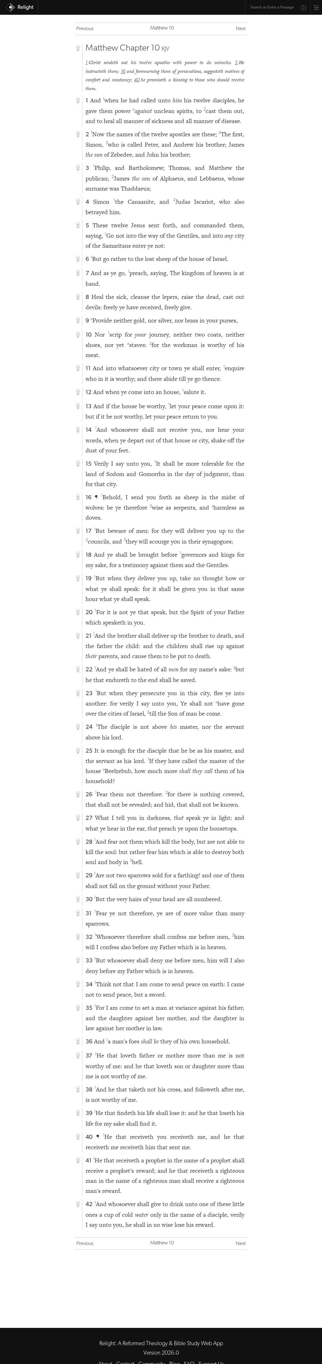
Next (241, 28)
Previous (84, 28)
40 (137, 80)
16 (123, 71)
